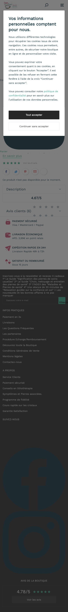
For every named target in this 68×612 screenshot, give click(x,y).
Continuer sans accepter (34, 126)
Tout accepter (34, 115)
